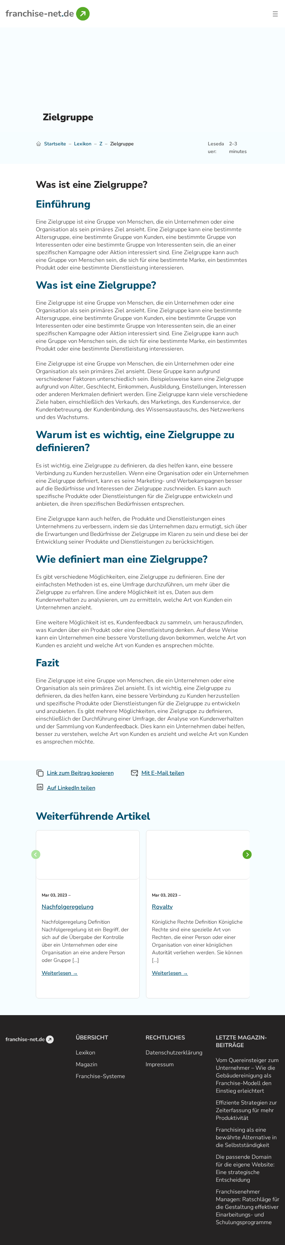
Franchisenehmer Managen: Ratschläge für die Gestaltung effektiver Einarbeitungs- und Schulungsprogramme (247, 1207)
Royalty (162, 907)
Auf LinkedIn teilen (71, 788)
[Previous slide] (35, 854)
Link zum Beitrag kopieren (80, 773)
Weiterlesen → (60, 973)
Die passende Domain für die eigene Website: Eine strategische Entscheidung (245, 1168)
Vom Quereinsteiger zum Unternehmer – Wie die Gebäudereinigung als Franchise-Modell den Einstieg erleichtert (247, 1075)
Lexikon (82, 143)
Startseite (55, 143)
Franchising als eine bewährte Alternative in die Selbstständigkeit (246, 1137)
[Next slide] (247, 854)
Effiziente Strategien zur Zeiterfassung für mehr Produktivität (246, 1110)
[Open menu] (275, 14)
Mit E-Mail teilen (162, 773)
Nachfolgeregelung (67, 907)
